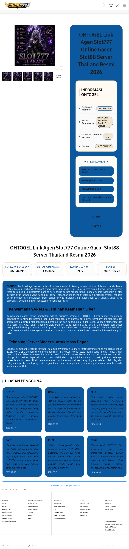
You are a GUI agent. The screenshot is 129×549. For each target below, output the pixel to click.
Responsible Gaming (60, 518)
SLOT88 (4, 506)
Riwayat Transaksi (85, 509)
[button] (111, 5)
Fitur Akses (108, 501)
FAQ (55, 509)
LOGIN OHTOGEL (7, 518)
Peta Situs (34, 546)
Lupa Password (84, 506)
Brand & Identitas (110, 530)
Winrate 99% (57, 504)
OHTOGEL (5, 501)
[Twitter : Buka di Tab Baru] (119, 546)
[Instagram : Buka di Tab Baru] (122, 546)
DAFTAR (96, 226)
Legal (28, 546)
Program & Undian (33, 506)
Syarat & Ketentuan (59, 515)
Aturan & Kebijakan (110, 506)
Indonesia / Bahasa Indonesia (9, 546)
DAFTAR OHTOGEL (7, 515)
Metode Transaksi (33, 509)
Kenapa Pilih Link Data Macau (113, 524)
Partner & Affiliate (110, 527)
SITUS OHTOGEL (6, 509)
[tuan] (9, 5)
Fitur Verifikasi (84, 512)
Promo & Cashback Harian (35, 501)
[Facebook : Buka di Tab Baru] (115, 546)
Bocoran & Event (32, 504)
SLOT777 (4, 504)
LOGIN (96, 216)
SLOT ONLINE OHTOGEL (9, 521)
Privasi (22, 546)
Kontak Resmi (109, 509)
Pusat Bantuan (58, 501)
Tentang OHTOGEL (110, 521)
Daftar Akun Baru (84, 504)
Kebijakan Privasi (58, 512)
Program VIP (83, 515)
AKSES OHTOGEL (7, 512)
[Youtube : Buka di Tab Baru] (126, 546)
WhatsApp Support (59, 506)
